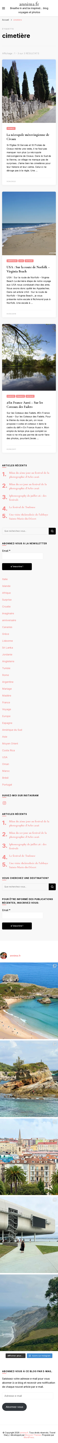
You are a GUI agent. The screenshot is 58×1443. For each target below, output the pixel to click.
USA (21, 261)
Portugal (7, 784)
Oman (5, 764)
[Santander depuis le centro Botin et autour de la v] (29, 1156)
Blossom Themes (33, 1435)
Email (6, 550)
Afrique (6, 592)
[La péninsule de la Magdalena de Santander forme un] (29, 1078)
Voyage (29, 261)
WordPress (29, 1437)
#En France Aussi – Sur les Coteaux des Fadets (25, 405)
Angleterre (8, 661)
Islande (6, 586)
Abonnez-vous (14, 1406)
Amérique (12, 261)
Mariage (7, 688)
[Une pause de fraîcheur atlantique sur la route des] (29, 1312)
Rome (5, 675)
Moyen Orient (10, 743)
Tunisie (6, 668)
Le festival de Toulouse (22, 507)
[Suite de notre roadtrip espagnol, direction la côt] (29, 1000)
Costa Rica (8, 750)
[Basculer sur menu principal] (3, 8)
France (11, 128)
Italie (5, 579)
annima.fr (29, 4)
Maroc (6, 770)
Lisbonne (7, 640)
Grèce (5, 633)
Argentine (7, 681)
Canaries (7, 627)
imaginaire (8, 613)
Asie (4, 736)
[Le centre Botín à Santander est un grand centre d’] (29, 1234)
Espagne (7, 723)
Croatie (6, 606)
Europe (11, 396)
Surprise (7, 599)
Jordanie (7, 654)
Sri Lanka (7, 647)
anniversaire (9, 620)
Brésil (5, 777)
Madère (6, 695)
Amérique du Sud (12, 729)
